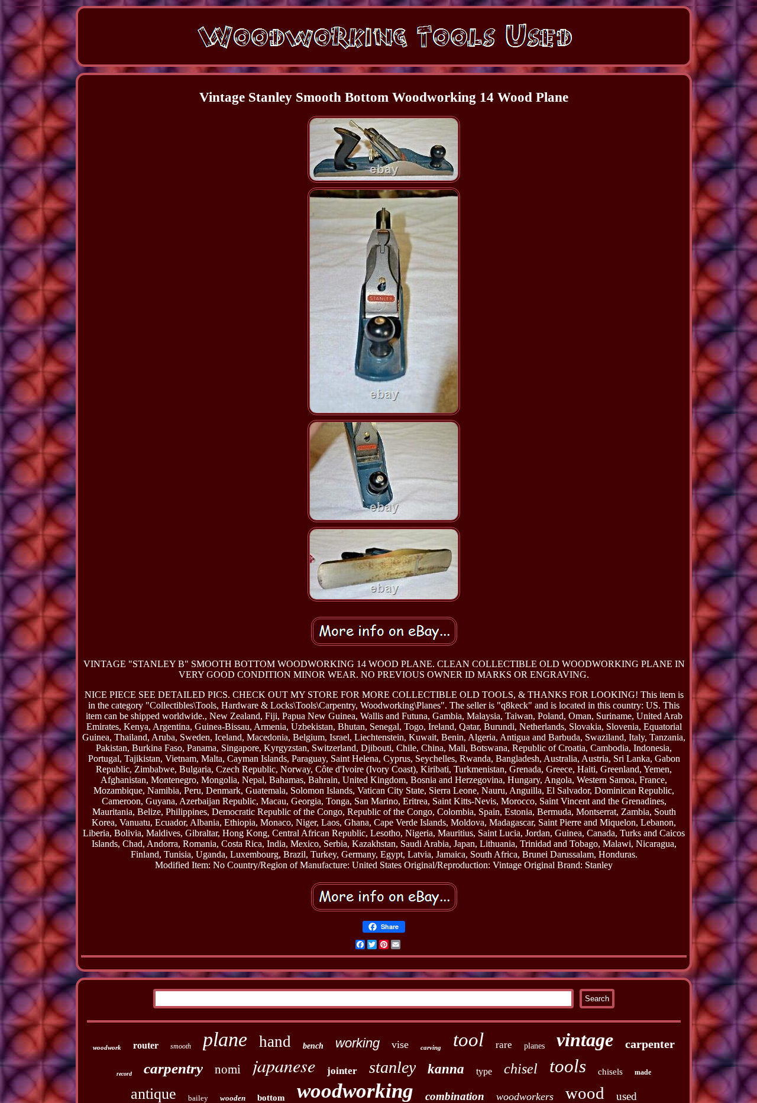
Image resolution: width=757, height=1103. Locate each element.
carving (430, 1047)
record (124, 1073)
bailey (198, 1098)
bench (313, 1045)
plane (225, 1039)
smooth (180, 1046)
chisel (521, 1068)
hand (275, 1041)
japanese (284, 1065)
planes (534, 1045)
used (626, 1096)
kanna (446, 1069)
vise (400, 1044)
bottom (271, 1097)
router (145, 1045)
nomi (228, 1069)
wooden (232, 1098)
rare (504, 1044)
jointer (342, 1070)
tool (468, 1039)
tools (567, 1066)
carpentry (173, 1068)
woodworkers (525, 1096)
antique (153, 1093)
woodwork (107, 1047)
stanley (392, 1067)
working (357, 1043)
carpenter (650, 1043)
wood (584, 1092)
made (643, 1072)
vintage (585, 1039)
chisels (610, 1071)
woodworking (355, 1090)
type (484, 1071)
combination (454, 1096)
